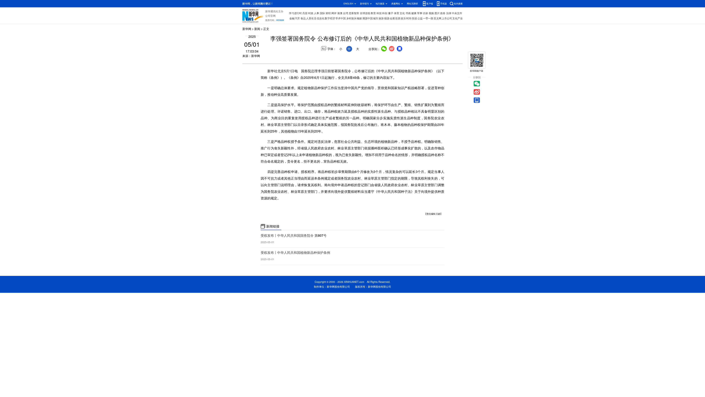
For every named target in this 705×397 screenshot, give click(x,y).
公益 (420, 18)
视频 (431, 13)
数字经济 (330, 18)
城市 (375, 18)
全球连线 (365, 13)
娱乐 (403, 18)
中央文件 (457, 13)
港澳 (339, 13)
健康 (413, 13)
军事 (419, 13)
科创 (384, 13)
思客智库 (354, 13)
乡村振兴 (351, 18)
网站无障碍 (412, 3)
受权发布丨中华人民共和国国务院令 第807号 (294, 235)
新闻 (257, 28)
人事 (316, 13)
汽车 (297, 18)
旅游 (381, 18)
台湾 (345, 13)
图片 (437, 13)
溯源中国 (367, 18)
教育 (373, 13)
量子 (390, 13)
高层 (305, 13)
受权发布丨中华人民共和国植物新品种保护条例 (295, 252)
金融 (291, 18)
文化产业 (457, 18)
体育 (396, 13)
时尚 (408, 18)
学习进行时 (295, 13)
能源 (386, 18)
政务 (442, 13)
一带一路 (428, 18)
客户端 (429, 3)
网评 (334, 13)
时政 (310, 13)
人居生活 (311, 18)
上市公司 (447, 18)
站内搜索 (458, 3)
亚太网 (437, 18)
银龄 (359, 18)
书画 (408, 13)
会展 (392, 18)
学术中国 (340, 18)
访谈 (425, 13)
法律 (448, 13)
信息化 (320, 18)
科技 (379, 13)
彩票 (397, 18)
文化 (402, 13)
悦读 (414, 18)
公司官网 (270, 16)
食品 (303, 18)
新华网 (246, 28)
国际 (322, 13)
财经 (328, 13)
